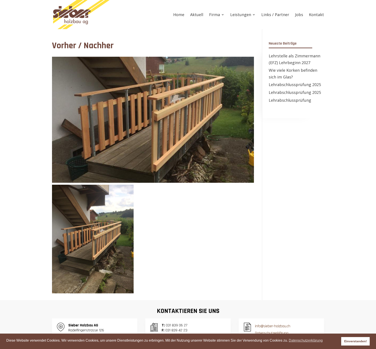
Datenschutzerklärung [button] (306, 340)
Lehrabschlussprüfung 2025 (295, 84)
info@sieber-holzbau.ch (272, 326)
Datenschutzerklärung (271, 333)
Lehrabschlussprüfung (290, 100)
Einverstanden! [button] (355, 341)
